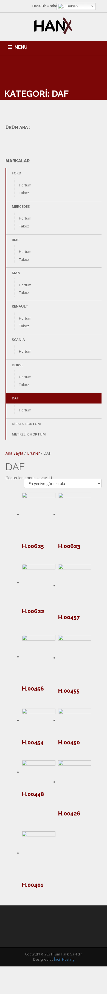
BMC (15, 239)
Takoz (24, 192)
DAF (15, 398)
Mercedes (21, 206)
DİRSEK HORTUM (26, 423)
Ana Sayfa (14, 453)
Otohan (53, 6)
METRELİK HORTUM (29, 434)
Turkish (71, 6)
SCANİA (18, 339)
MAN (16, 272)
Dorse (17, 364)
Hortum (25, 185)
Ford (16, 173)
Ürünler (33, 453)
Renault (20, 306)
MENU (21, 47)
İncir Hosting (64, 959)
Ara (93, 140)
